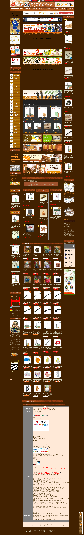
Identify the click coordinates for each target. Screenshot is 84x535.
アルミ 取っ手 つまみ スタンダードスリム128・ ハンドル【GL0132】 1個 (47, 316)
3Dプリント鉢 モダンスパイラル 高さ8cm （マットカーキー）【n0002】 (47, 255)
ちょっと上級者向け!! (27, 151)
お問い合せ (55, 9)
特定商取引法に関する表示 (43, 530)
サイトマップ (70, 9)
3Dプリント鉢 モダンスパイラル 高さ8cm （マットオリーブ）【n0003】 (57, 255)
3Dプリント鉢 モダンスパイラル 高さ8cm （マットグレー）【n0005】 (37, 271)
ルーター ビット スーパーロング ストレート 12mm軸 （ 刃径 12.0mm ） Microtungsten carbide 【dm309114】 (15, 195)
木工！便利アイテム (26, 142)
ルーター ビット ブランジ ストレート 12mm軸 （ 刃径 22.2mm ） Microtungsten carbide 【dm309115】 (15, 285)
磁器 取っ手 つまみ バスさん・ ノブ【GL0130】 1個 (27, 366)
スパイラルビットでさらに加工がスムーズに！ (30, 99)
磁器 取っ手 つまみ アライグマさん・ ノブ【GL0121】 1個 (37, 394)
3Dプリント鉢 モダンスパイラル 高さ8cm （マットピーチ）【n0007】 (57, 271)
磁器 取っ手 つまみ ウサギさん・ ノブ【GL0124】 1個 (47, 380)
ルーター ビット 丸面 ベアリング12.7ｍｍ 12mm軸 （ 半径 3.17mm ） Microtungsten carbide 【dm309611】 (57, 332)
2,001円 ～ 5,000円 (14, 156)
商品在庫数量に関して (52, 530)
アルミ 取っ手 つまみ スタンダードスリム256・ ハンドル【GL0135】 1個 (57, 301)
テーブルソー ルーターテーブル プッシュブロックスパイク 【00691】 (57, 348)
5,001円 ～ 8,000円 (14, 157)
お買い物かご (27, 9)
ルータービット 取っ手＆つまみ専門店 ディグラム (39, 3)
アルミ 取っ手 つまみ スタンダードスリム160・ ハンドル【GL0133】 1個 (37, 316)
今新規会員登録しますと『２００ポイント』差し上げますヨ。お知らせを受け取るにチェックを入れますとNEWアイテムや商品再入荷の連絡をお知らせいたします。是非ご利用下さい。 (15, 178)
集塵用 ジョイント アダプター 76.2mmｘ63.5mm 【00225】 (68, 109)
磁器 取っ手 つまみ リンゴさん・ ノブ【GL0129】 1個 (37, 366)
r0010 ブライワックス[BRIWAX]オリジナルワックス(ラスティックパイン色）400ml (55, 217)
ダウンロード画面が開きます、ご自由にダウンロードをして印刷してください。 (69, 193)
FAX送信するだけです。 (14, 44)
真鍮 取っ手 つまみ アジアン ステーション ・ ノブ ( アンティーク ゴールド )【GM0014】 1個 (42, 204)
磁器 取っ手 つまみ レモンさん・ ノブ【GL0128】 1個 (47, 366)
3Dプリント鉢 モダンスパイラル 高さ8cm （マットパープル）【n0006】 (47, 271)
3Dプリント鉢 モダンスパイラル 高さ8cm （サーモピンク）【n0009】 (37, 286)
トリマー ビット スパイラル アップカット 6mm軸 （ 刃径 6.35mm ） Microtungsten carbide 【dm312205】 (47, 332)
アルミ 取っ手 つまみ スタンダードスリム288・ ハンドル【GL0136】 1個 (47, 301)
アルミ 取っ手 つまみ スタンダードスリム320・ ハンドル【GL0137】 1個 (37, 301)
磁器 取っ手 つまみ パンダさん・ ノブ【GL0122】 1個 (27, 394)
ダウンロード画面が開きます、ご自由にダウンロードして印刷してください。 (69, 205)
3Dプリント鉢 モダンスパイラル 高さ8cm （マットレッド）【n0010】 (47, 286)
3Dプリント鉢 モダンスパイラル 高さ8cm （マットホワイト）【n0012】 (47, 394)
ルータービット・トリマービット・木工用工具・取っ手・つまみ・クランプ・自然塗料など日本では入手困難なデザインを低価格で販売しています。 (41, 5)
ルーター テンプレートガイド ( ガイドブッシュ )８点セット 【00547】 (28, 218)
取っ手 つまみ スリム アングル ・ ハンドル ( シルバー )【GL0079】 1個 (68, 76)
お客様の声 (63, 9)
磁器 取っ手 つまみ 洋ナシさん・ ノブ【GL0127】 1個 (57, 366)
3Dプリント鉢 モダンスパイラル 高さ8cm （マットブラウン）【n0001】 (37, 255)
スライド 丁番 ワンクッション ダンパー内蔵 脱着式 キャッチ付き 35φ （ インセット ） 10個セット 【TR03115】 (15, 241)
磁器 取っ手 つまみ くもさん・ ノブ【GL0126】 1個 (27, 380)
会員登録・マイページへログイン (38, 9)
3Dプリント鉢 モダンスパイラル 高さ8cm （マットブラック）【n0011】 (57, 286)
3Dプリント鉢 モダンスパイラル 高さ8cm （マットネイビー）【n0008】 (27, 286)
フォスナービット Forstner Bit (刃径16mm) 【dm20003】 (47, 348)
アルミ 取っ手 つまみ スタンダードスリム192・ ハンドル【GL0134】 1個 (27, 316)
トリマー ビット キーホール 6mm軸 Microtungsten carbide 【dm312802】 (68, 124)
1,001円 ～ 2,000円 (14, 154)
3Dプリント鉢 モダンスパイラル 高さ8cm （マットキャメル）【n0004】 (27, 271)
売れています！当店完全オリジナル (29, 22)
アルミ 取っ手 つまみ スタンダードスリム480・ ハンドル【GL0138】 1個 (27, 301)
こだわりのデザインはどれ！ (48, 151)
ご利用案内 (48, 9)
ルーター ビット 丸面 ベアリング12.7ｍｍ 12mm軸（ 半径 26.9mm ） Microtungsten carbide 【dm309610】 (68, 92)
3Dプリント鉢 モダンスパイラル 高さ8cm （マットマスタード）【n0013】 (27, 255)
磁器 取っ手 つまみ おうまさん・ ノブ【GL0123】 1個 (57, 380)
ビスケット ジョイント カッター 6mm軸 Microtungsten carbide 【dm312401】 (28, 203)
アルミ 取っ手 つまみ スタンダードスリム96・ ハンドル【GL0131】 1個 (57, 316)
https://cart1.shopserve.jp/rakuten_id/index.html (53, 418)
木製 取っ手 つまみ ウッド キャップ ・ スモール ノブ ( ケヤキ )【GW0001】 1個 (42, 219)
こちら (45, 524)
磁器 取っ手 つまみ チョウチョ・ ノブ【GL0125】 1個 (37, 380)
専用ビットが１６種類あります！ (48, 142)
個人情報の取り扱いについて (32, 530)
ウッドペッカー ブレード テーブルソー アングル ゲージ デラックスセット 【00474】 (28, 234)
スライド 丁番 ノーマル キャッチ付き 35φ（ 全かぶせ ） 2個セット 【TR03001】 (68, 61)
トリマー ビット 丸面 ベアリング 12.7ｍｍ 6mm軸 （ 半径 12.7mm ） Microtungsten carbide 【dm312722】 (15, 225)
